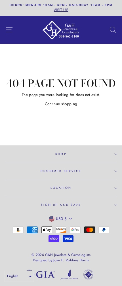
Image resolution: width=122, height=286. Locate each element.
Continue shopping (61, 104)
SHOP (60, 154)
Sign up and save (61, 205)
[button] (19, 276)
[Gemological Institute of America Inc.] (39, 275)
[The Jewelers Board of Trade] (88, 275)
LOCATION (61, 188)
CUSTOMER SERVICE (61, 171)
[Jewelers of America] (69, 275)
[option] (61, 8)
